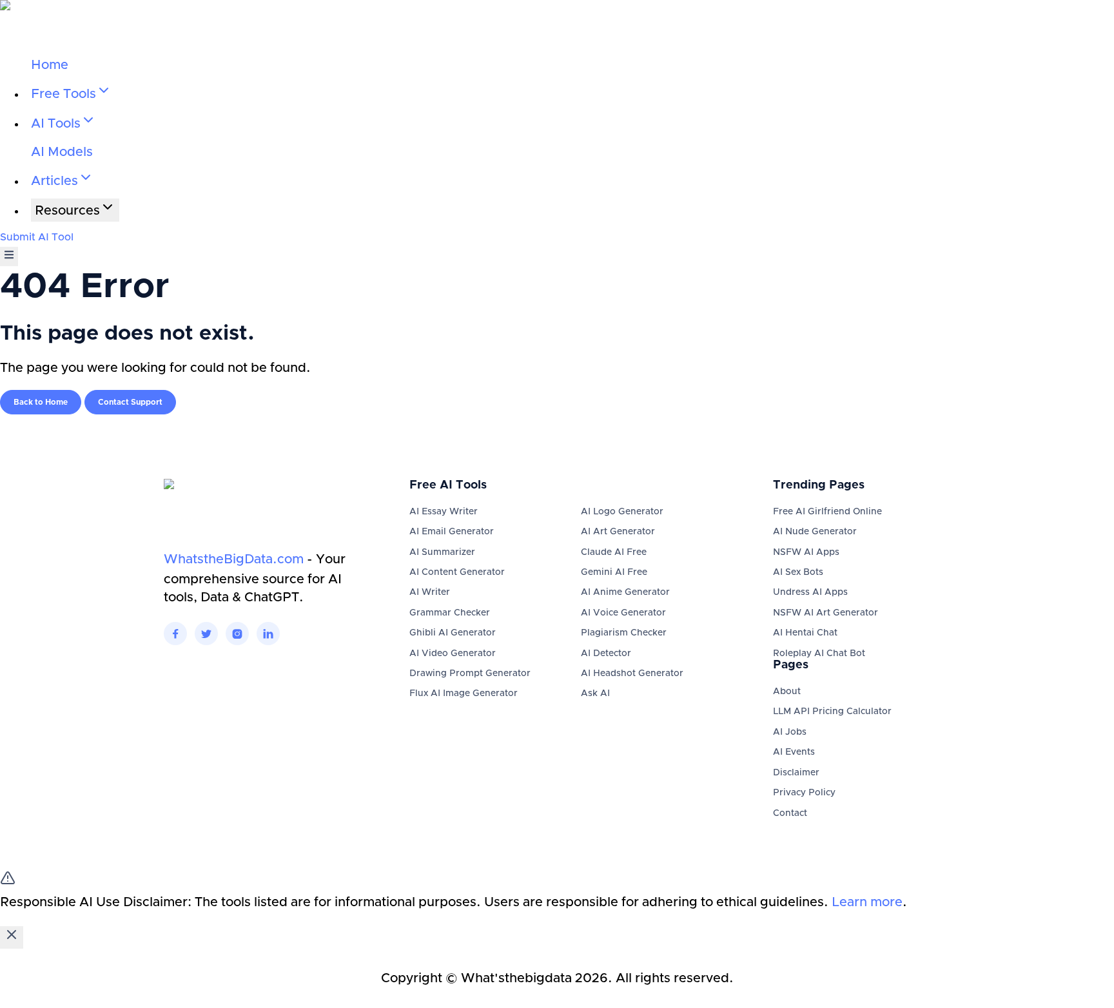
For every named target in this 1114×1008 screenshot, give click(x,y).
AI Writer (429, 592)
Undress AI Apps (810, 592)
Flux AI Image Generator (463, 693)
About (787, 691)
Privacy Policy (804, 792)
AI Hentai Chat (805, 632)
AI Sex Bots (798, 572)
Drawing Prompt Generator (470, 673)
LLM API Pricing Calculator (832, 711)
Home (49, 65)
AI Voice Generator (623, 612)
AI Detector (606, 653)
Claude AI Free (614, 552)
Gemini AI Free (614, 572)
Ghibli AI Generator (452, 632)
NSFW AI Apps (806, 552)
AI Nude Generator (815, 531)
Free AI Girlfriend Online (827, 511)
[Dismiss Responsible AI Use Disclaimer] (11, 937)
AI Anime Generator (625, 592)
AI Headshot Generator (632, 673)
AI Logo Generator (622, 511)
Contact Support (130, 402)
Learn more (867, 902)
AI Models (62, 152)
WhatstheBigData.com (234, 559)
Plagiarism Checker (624, 632)
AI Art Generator (618, 531)
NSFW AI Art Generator (825, 612)
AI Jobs (789, 732)
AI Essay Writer (443, 511)
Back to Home (41, 402)
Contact (790, 813)
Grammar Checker (449, 612)
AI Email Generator (451, 531)
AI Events (794, 752)
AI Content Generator (457, 572)
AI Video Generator (452, 653)
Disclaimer (796, 772)
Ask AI (595, 693)
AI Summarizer (442, 552)
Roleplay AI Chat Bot (819, 653)
